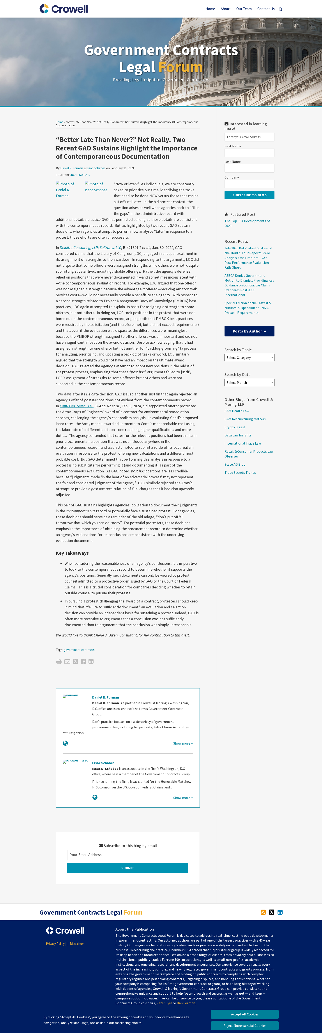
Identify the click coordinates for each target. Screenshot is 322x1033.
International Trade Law (243, 443)
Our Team (244, 8)
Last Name (233, 162)
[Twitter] (271, 912)
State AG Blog (235, 464)
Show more (182, 743)
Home (210, 8)
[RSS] (263, 912)
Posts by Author (244, 330)
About (226, 8)
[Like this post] (83, 661)
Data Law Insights (238, 435)
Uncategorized (79, 175)
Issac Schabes (96, 168)
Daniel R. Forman (71, 168)
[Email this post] (67, 661)
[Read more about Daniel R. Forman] (65, 743)
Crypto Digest (235, 427)
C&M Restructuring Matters (245, 419)
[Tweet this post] (75, 661)
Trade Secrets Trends (240, 472)
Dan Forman (186, 1003)
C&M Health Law (237, 411)
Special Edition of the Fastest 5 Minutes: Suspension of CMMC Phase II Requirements (248, 308)
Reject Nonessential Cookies (244, 1025)
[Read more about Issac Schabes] (94, 797)
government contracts (79, 650)
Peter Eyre (164, 1003)
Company (232, 177)
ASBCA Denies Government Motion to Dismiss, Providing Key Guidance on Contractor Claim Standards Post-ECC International (249, 285)
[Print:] (59, 661)
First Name (233, 146)
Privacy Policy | (56, 944)
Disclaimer (77, 944)
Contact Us (266, 8)
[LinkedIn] (280, 912)
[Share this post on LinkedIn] (91, 661)
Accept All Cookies (245, 1014)
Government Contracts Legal (161, 58)
